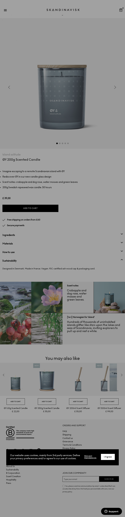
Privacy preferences (90, 457)
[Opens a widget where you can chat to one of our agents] (111, 511)
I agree (108, 457)
